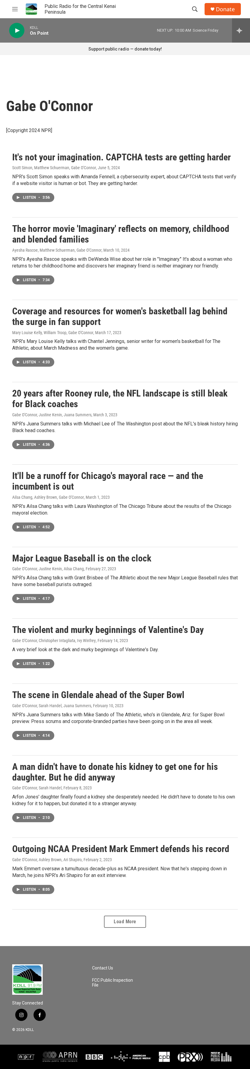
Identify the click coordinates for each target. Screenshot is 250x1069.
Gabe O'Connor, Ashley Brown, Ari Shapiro (47, 859)
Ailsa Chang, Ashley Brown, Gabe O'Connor (48, 497)
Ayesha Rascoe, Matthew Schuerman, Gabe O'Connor (57, 250)
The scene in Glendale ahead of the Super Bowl (98, 695)
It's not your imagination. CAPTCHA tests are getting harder (121, 157)
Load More (125, 921)
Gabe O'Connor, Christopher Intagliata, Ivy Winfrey (54, 640)
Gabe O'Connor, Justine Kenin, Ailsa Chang (48, 568)
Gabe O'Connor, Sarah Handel (37, 787)
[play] (17, 30)
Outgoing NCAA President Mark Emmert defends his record (120, 849)
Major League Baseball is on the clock (81, 558)
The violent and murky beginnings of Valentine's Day (108, 629)
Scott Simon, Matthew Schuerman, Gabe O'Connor (54, 167)
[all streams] (241, 30)
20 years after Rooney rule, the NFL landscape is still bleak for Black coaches (119, 398)
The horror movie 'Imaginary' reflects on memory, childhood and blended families (120, 234)
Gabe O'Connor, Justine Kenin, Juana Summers (51, 414)
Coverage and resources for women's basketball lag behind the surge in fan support (119, 316)
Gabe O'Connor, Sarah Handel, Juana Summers (51, 705)
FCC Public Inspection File (112, 982)
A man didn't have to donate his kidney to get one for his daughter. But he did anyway (115, 772)
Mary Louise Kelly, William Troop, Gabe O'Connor (52, 332)
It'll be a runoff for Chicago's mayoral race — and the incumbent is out (107, 481)
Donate (225, 9)
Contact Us (102, 968)
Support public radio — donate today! (125, 49)
